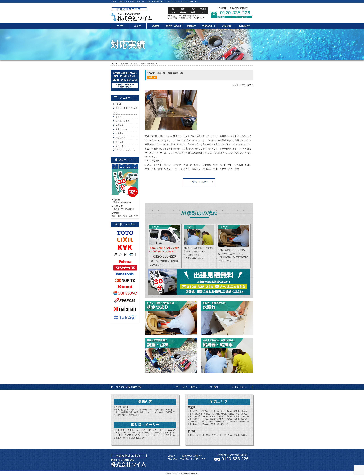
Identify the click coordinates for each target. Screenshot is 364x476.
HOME (120, 25)
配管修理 (191, 26)
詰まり (137, 26)
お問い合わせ (242, 17)
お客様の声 (244, 26)
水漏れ (155, 26)
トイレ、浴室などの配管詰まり (125, 110)
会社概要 (221, 17)
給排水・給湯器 (173, 26)
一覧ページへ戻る (199, 182)
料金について (208, 26)
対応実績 (226, 26)
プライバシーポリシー (126, 150)
